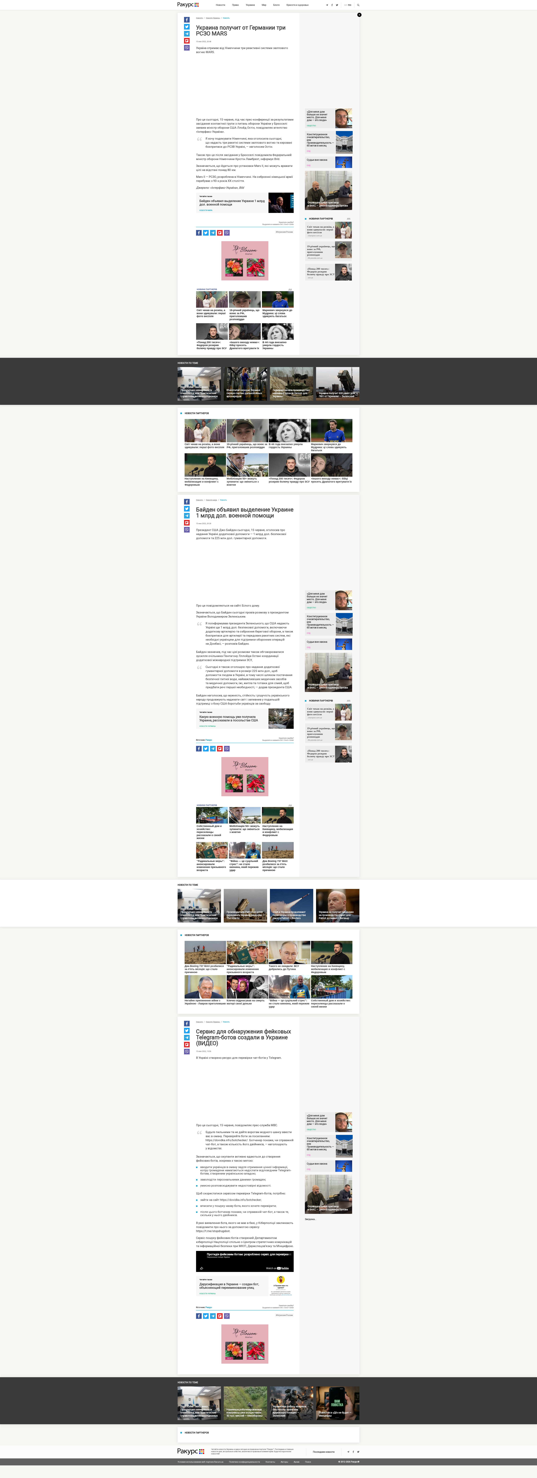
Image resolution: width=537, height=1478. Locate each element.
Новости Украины (213, 18)
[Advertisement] (244, 85)
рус (349, 5)
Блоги (276, 4)
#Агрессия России (284, 232)
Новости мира (211, 500)
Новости (220, 4)
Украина (250, 4)
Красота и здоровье (297, 4)
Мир (264, 4)
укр (345, 5)
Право (235, 4)
